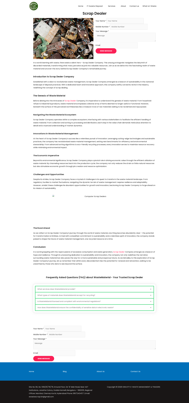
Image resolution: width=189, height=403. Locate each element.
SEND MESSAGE (106, 51)
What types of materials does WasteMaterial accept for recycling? (66, 295)
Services (111, 6)
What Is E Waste (149, 6)
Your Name (101, 21)
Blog (64, 371)
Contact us (134, 6)
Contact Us (135, 371)
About (123, 6)
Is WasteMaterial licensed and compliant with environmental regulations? (69, 301)
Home (80, 6)
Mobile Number (103, 26)
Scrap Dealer (70, 100)
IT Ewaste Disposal (95, 6)
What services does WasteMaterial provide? (56, 289)
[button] (94, 289)
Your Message (102, 31)
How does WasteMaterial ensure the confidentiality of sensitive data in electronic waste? (75, 307)
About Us (100, 371)
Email (98, 45)
